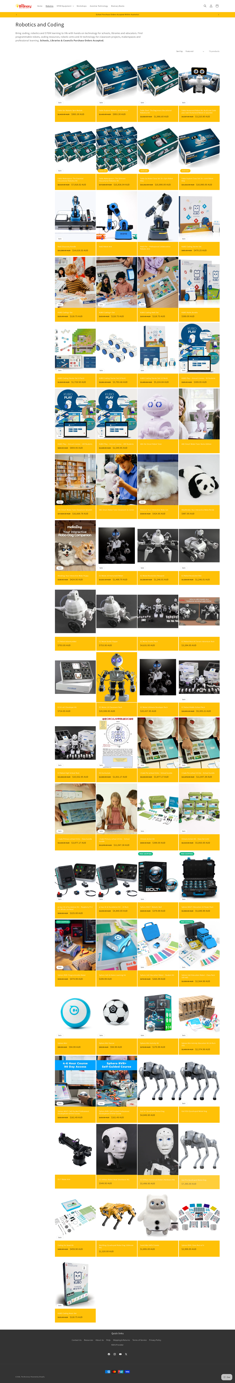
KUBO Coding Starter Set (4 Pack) (71, 378)
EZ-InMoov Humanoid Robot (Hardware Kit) (157, 1179)
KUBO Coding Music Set (67, 1313)
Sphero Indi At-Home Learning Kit (112, 975)
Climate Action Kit (147, 839)
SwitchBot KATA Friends (149, 1245)
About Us (100, 1340)
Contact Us (76, 1340)
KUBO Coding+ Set (65, 312)
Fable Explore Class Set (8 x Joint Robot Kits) (197, 180)
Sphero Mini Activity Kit (149, 1043)
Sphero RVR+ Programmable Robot (72, 975)
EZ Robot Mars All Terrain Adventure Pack (198, 641)
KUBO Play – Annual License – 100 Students (75, 444)
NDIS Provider (117, 1345)
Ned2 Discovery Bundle (67, 247)
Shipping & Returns (121, 1340)
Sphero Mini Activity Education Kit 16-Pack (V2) (198, 1044)
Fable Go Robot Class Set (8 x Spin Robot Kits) (156, 180)
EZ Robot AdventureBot (67, 641)
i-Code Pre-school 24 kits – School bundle (198, 773)
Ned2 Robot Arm (105, 247)
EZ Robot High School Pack (68, 773)
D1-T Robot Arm (64, 1179)
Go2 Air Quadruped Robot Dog (152, 1111)
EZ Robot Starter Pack (149, 641)
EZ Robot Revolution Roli (191, 576)
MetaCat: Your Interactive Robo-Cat (154, 510)
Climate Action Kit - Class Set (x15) (195, 839)
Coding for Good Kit (65, 1245)
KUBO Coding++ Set (107, 312)
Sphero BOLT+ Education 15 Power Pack (197, 907)
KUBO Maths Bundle (190, 312)
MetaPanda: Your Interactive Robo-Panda (198, 510)
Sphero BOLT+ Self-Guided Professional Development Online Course (73, 1112)
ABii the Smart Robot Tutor (151, 444)
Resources (88, 1340)
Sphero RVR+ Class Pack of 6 (193, 1245)
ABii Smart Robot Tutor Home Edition (196, 444)
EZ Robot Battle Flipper (108, 641)
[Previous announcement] (16, 14)
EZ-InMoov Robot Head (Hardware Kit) (114, 1179)
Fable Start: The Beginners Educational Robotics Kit (156, 111)
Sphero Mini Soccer (106, 1043)
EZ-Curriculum (105, 773)
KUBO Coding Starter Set (191, 247)
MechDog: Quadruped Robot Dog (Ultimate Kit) (116, 1246)
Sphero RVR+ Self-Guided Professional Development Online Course (114, 1112)
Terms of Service (139, 1340)
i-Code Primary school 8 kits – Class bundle (75, 839)
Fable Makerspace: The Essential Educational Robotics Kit (71, 180)
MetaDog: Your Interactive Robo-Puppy (73, 576)
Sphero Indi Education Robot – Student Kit (157, 975)
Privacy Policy (155, 1340)
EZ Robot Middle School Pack (193, 707)
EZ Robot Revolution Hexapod (152, 576)
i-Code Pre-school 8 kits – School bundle (156, 773)
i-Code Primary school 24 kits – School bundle (114, 840)
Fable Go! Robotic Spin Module (70, 110)
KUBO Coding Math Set (149, 312)
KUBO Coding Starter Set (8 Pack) (112, 378)
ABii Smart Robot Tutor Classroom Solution (75, 510)
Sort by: (179, 51)
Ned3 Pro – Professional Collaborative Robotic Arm (155, 248)
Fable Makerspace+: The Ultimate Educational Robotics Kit (112, 180)
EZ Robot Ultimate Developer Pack (154, 707)
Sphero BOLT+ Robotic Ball (151, 907)
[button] (65, 6)
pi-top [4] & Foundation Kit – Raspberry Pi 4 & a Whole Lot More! (75, 908)
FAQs (108, 1340)
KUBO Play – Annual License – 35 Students (198, 378)
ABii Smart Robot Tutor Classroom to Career (116, 510)
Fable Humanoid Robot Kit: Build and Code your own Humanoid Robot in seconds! (199, 111)
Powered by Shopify (38, 1377)
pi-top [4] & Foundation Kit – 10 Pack (113, 907)
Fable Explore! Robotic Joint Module (113, 110)
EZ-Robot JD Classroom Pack (110, 707)
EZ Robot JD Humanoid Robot (111, 576)
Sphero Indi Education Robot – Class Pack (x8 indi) (198, 976)
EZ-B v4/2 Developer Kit (67, 707)
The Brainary (25, 1377)
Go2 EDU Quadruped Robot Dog (194, 1111)
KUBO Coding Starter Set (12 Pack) (154, 378)
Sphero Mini (62, 1043)
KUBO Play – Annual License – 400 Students (116, 444)
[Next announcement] (219, 14)
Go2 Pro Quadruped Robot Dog (194, 1179)
